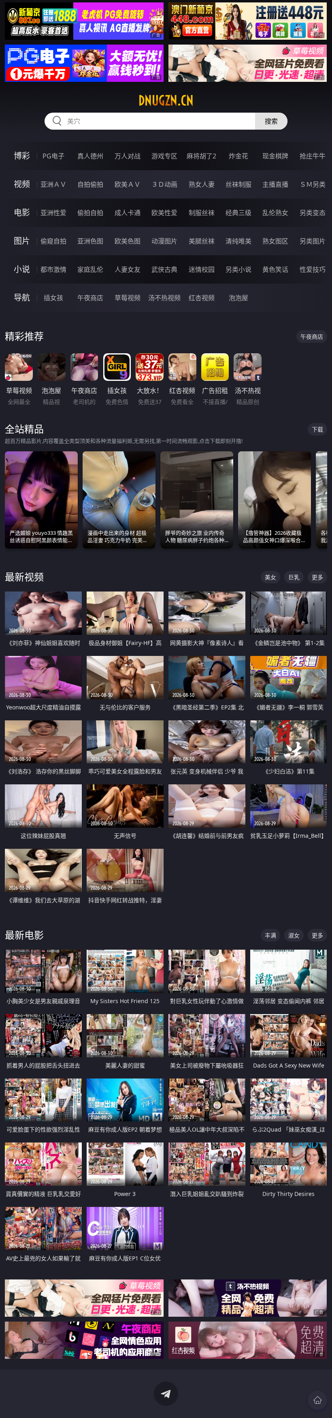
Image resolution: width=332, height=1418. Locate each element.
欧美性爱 (164, 212)
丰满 (270, 935)
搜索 (271, 121)
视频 (22, 184)
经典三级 (238, 212)
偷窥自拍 (53, 241)
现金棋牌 (275, 156)
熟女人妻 (202, 184)
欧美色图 (127, 241)
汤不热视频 (164, 297)
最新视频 (24, 576)
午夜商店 (90, 297)
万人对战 (127, 156)
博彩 (22, 155)
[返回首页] (317, 1400)
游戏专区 (164, 156)
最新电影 (24, 935)
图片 (22, 240)
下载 (317, 429)
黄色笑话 (275, 269)
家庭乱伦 (90, 269)
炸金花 (238, 156)
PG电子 (53, 156)
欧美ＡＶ (127, 184)
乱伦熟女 (275, 212)
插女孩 (53, 297)
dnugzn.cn (166, 100)
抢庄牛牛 (313, 156)
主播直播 (275, 184)
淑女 (294, 935)
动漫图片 (164, 241)
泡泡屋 (238, 297)
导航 (22, 297)
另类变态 (313, 212)
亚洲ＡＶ (53, 184)
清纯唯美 (238, 241)
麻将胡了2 (201, 156)
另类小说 (238, 269)
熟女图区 (275, 241)
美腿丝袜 (202, 241)
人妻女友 (127, 269)
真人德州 (90, 156)
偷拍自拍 (90, 212)
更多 (317, 577)
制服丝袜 (202, 212)
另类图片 (313, 241)
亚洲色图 (90, 241)
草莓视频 (127, 297)
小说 (22, 269)
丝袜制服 (238, 184)
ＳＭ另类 (313, 184)
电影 (22, 212)
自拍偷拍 (90, 184)
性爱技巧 (313, 269)
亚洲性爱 (53, 212)
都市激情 (53, 269)
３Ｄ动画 (164, 184)
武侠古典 (164, 269)
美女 (270, 577)
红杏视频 (202, 297)
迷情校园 (202, 269)
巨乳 (294, 577)
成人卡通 (127, 212)
